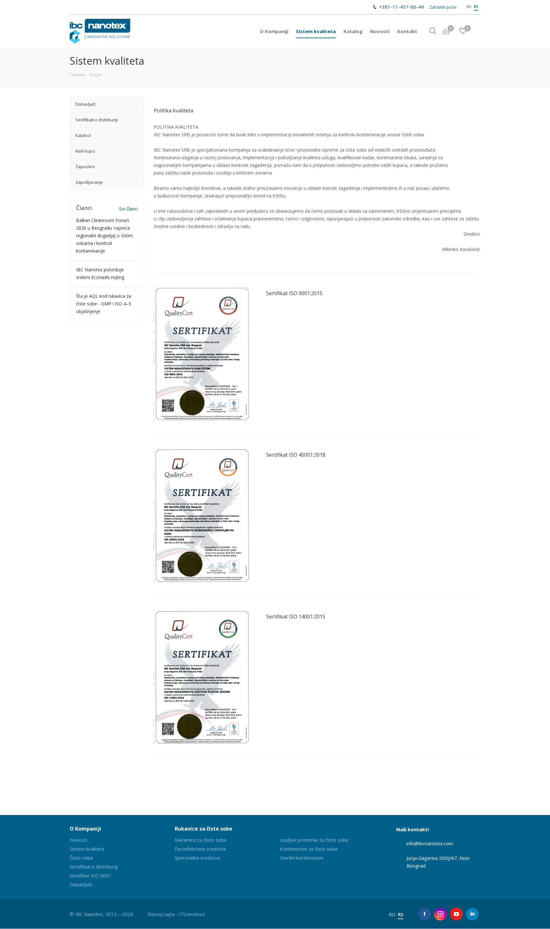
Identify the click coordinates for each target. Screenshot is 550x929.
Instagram (440, 914)
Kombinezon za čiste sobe (309, 849)
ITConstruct (192, 914)
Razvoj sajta (161, 914)
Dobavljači (81, 884)
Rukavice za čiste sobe (203, 828)
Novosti (78, 840)
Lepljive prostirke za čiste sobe (314, 840)
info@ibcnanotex (424, 843)
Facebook (424, 914)
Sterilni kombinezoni (301, 857)
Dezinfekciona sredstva (200, 849)
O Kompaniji (85, 828)
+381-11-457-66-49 (401, 7)
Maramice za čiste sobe (201, 840)
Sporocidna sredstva (197, 857)
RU (469, 6)
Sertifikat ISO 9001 (90, 875)
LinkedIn (472, 914)
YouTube (456, 914)
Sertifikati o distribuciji (94, 866)
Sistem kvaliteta (87, 849)
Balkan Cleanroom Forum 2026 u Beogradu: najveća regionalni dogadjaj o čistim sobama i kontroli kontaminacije (104, 235)
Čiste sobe (81, 857)
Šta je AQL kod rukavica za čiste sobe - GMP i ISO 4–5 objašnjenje (103, 303)
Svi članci (128, 208)
